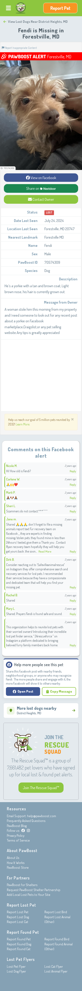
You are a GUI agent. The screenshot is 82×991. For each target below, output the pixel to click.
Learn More (22, 424)
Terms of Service (18, 840)
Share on (33, 188)
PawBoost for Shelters (22, 885)
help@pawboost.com (41, 816)
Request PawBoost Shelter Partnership (33, 890)
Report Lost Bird (55, 912)
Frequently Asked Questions (26, 821)
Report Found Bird (56, 939)
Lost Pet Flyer (16, 966)
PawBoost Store (18, 867)
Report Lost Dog (18, 917)
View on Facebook (43, 177)
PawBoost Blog (17, 826)
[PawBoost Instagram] (28, 830)
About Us (13, 857)
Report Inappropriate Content (20, 48)
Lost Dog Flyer (16, 971)
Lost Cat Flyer (53, 966)
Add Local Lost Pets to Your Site (28, 894)
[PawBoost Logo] (20, 8)
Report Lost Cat (17, 922)
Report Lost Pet (17, 912)
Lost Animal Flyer (55, 971)
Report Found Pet (19, 939)
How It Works (16, 863)
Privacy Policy (15, 835)
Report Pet (60, 8)
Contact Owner (43, 199)
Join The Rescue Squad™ (41, 787)
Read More (44, 551)
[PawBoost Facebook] (23, 830)
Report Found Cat (19, 949)
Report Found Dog (19, 944)
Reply (73, 471)
